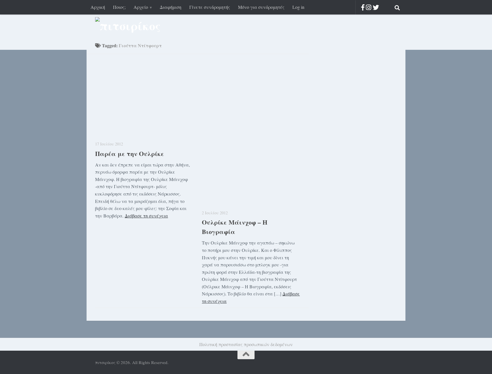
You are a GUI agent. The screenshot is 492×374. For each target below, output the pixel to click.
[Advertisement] (351, 133)
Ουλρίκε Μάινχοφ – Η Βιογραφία (234, 226)
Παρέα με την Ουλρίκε (129, 153)
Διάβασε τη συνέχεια (146, 216)
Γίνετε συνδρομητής (209, 7)
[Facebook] (362, 7)
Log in (298, 7)
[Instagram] (368, 7)
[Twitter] (376, 7)
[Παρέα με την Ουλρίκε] (144, 99)
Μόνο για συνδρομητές (261, 7)
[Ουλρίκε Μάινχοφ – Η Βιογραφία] (251, 134)
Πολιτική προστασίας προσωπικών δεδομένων (246, 344)
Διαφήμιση (170, 7)
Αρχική (98, 7)
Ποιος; (119, 7)
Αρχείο (141, 7)
